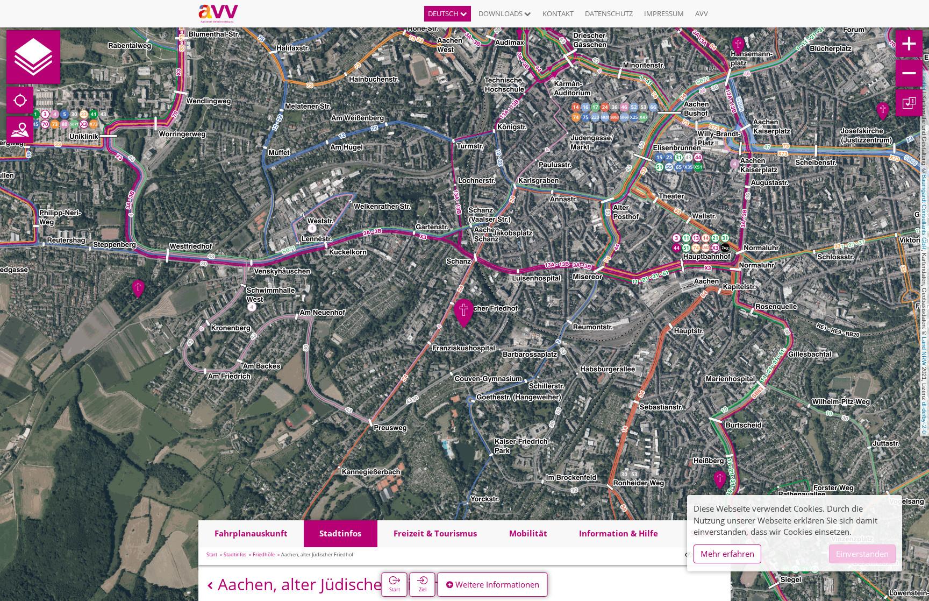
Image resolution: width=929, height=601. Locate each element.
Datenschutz (609, 13)
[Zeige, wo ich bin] (19, 100)
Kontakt (558, 13)
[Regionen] (19, 129)
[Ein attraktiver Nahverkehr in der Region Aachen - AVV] (222, 13)
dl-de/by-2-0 (924, 418)
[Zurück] (209, 585)
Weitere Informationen (496, 584)
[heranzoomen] (909, 43)
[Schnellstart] (33, 57)
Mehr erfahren (727, 553)
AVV (701, 13)
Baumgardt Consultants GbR (924, 212)
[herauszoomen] (909, 73)
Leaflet (924, 81)
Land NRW (924, 351)
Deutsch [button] (444, 13)
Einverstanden (862, 553)
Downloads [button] (501, 13)
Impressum (664, 13)
